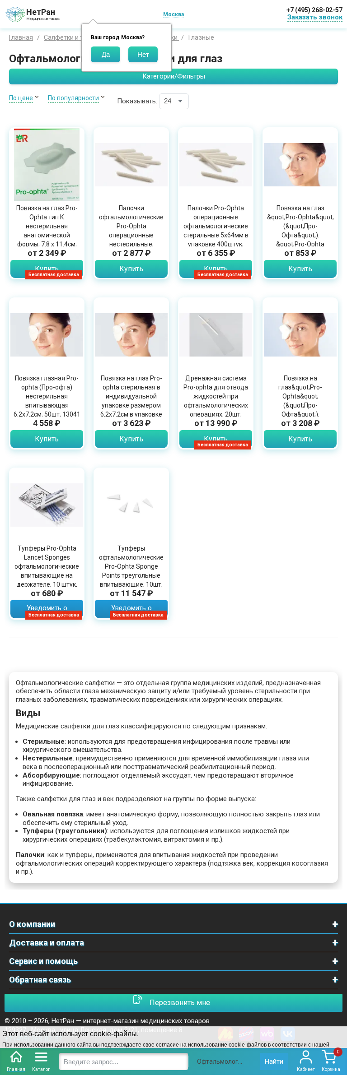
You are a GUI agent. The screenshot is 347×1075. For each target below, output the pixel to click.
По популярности (73, 98)
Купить (47, 268)
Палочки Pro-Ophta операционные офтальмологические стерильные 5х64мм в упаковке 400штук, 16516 (216, 230)
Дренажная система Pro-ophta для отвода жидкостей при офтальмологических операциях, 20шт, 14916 (215, 401)
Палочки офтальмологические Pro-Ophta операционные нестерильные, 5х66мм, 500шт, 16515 (131, 230)
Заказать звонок (314, 17)
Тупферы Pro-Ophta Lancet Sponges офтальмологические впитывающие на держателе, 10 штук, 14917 (46, 571)
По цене (21, 98)
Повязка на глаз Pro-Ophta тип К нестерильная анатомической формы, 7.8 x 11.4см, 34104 (47, 230)
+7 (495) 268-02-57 (314, 10)
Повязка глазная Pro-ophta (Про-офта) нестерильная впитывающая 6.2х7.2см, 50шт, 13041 (47, 396)
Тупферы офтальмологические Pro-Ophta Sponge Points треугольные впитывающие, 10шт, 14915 (131, 571)
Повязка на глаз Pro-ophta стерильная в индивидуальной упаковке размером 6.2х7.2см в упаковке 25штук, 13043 (131, 401)
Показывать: (137, 101)
